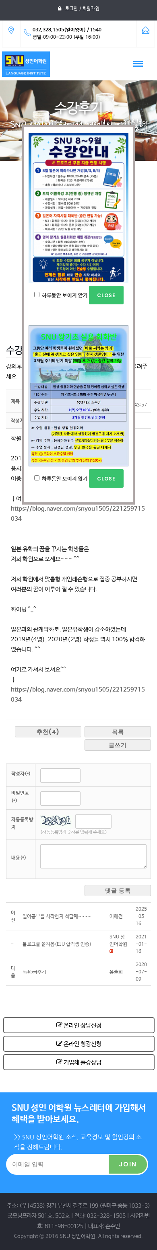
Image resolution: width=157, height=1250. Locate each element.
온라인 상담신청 (81, 1025)
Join (128, 1164)
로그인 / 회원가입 (82, 8)
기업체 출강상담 (81, 1062)
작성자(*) (21, 774)
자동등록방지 (22, 823)
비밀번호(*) (20, 797)
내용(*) (18, 858)
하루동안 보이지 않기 (65, 296)
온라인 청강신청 (81, 1044)
